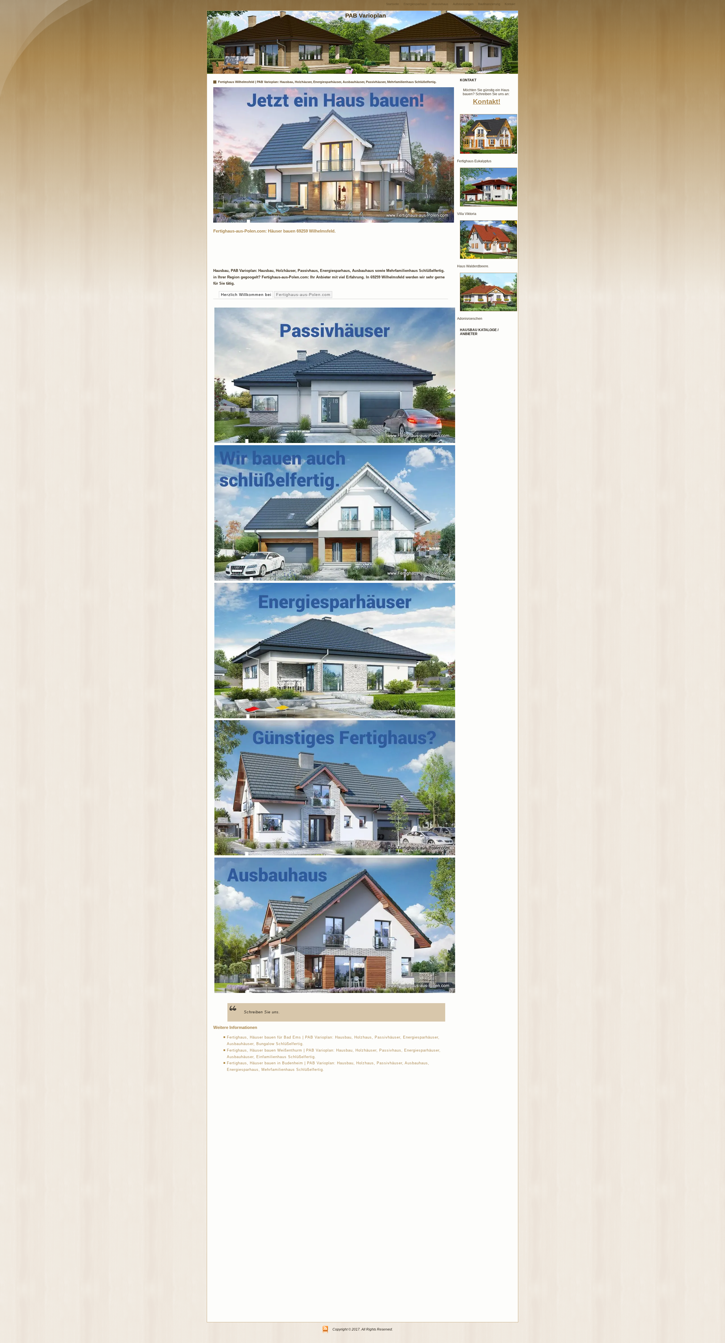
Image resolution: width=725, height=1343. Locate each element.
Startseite (392, 4)
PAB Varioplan (365, 15)
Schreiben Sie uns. (262, 1012)
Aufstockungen (463, 4)
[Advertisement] (316, 249)
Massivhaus (440, 4)
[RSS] (325, 1330)
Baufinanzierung (489, 4)
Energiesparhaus (415, 4)
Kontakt (510, 4)
